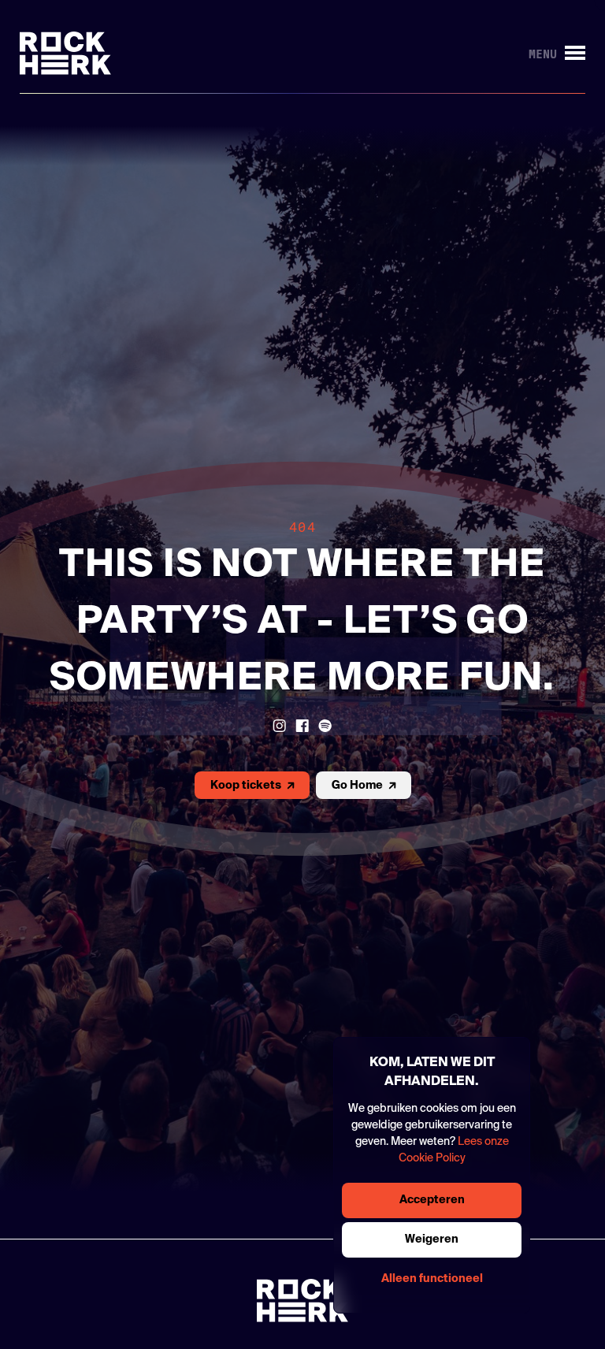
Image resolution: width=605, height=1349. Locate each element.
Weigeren (431, 1239)
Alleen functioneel (432, 1278)
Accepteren (432, 1200)
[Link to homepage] (65, 53)
